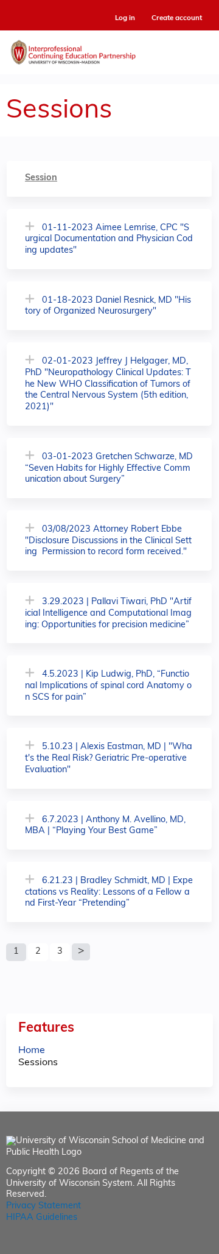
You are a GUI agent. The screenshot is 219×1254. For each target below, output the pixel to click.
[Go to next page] (81, 951)
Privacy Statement (43, 1206)
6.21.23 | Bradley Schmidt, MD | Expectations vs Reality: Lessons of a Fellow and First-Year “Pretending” (109, 892)
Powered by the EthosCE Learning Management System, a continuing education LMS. (170, 1245)
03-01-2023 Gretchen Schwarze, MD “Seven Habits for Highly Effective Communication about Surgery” (109, 468)
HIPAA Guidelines (41, 1217)
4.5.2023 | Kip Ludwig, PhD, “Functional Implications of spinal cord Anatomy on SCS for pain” (108, 686)
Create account (176, 18)
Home (31, 1050)
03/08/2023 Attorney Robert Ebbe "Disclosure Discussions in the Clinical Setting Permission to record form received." (108, 541)
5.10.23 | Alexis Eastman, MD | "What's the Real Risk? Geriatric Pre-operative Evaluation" (108, 758)
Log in (125, 18)
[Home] (109, 49)
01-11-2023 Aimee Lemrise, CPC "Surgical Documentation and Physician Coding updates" (109, 239)
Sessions (38, 1063)
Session (41, 178)
